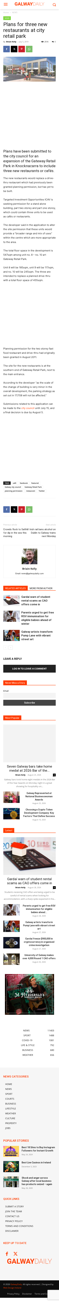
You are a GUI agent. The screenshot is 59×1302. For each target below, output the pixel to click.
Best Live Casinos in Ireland (36, 1162)
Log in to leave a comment (29, 668)
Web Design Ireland (12, 1287)
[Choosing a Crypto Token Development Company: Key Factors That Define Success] (11, 813)
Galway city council (13, 487)
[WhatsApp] (29, 49)
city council (27, 408)
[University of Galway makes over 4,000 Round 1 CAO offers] (11, 959)
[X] (14, 49)
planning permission (13, 491)
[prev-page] (5, 648)
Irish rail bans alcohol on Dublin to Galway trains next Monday (43, 533)
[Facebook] (6, 49)
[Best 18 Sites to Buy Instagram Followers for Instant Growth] (11, 1151)
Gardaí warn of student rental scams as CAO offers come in (35, 600)
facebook (24, 483)
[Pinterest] (21, 49)
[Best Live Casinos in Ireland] (11, 1166)
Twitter (42, 491)
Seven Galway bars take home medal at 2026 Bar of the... (29, 768)
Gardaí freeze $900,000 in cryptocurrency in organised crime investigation (39, 941)
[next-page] (11, 648)
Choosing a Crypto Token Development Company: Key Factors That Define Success (39, 812)
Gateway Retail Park (33, 487)
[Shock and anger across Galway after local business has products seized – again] (11, 1181)
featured (35, 483)
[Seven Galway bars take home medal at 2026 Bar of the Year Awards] (29, 743)
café (14, 483)
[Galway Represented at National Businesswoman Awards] (11, 797)
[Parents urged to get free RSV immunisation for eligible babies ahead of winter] (11, 616)
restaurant (30, 491)
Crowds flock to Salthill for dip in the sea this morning (16, 533)
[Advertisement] (29, 115)
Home (6, 12)
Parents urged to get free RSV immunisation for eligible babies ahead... (39, 909)
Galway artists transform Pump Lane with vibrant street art (37, 635)
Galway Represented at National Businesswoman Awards (39, 796)
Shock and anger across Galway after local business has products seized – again (37, 1181)
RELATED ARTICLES (15, 588)
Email (6, 691)
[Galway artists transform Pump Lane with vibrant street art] (11, 635)
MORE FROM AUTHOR (41, 588)
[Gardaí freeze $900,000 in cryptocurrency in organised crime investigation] (11, 942)
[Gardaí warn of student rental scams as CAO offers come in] (11, 600)
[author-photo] (29, 564)
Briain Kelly (11, 41)
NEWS (15, 12)
